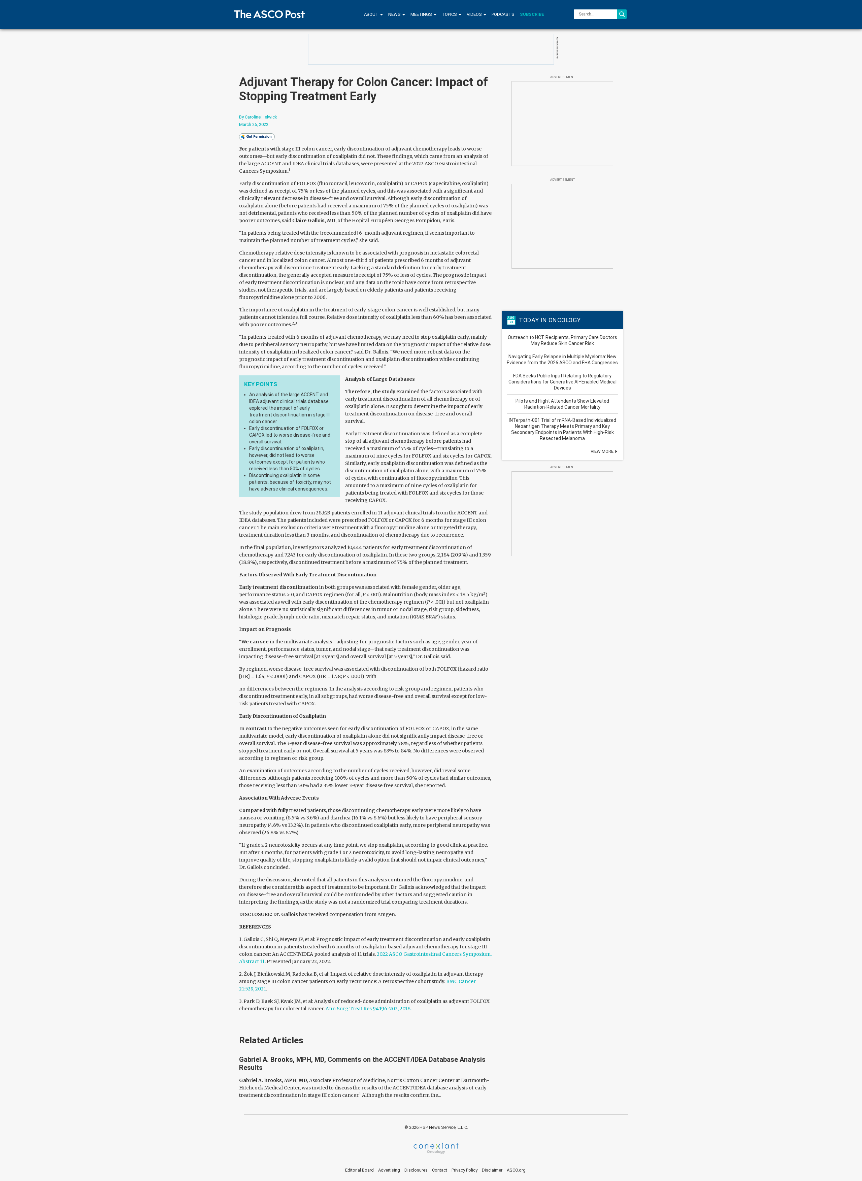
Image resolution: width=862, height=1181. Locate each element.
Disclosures (416, 1170)
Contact (439, 1170)
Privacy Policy (464, 1170)
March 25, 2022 (253, 124)
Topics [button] (450, 14)
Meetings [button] (421, 14)
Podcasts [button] (503, 14)
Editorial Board (359, 1170)
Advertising (389, 1170)
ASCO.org (516, 1170)
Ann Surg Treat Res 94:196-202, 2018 (368, 1009)
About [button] (371, 14)
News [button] (395, 14)
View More (603, 451)
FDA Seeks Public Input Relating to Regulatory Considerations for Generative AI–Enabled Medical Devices (562, 382)
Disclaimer (492, 1170)
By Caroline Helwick (258, 117)
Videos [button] (475, 14)
